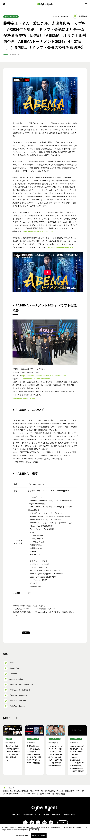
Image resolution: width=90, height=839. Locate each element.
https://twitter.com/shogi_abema (24, 398)
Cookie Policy (34, 829)
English (63, 823)
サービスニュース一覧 (60, 16)
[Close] (86, 827)
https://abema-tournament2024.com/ (38, 231)
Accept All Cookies (38, 835)
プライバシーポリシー (29, 814)
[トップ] (4, 788)
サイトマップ (16, 814)
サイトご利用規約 (44, 814)
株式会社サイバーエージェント (45, 4)
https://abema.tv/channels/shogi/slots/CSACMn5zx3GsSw (43, 376)
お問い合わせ (56, 814)
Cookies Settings (22, 835)
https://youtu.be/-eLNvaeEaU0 (60, 247)
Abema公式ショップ (69, 814)
